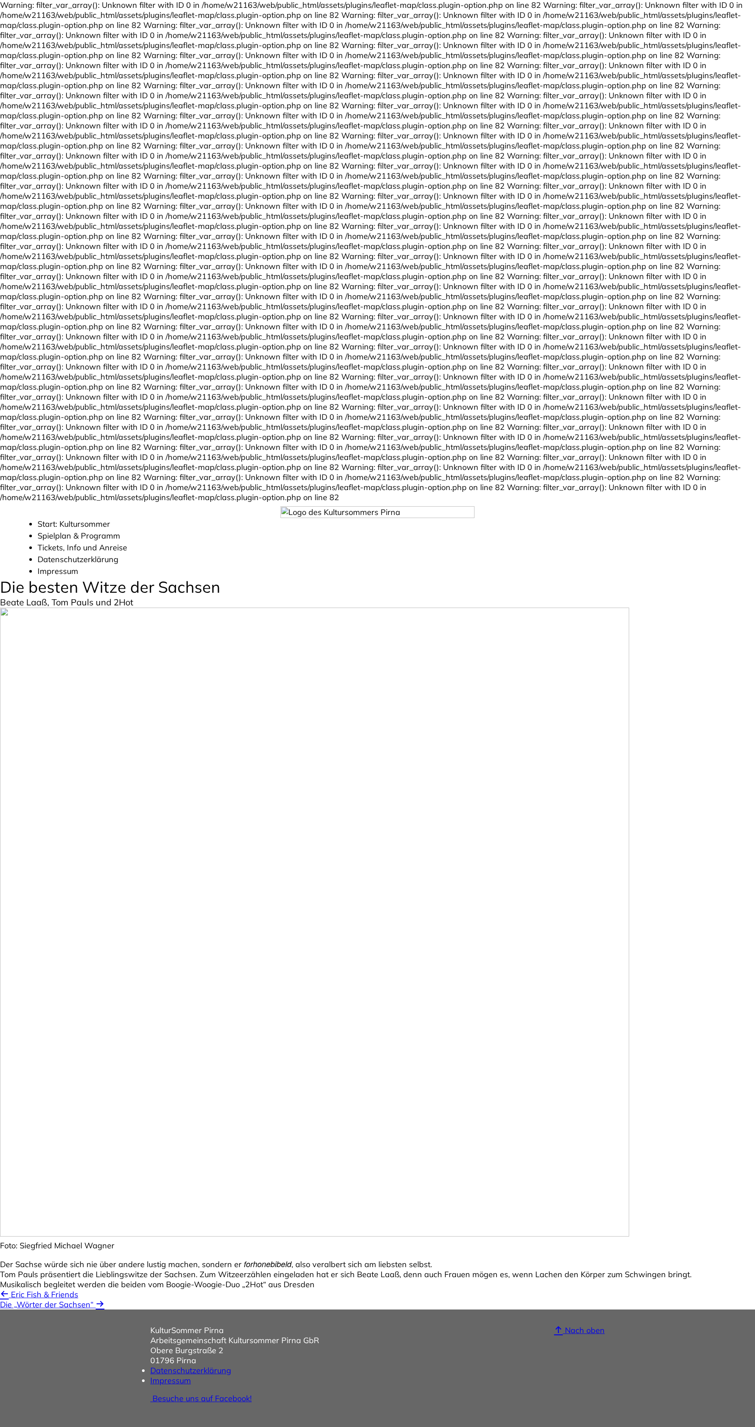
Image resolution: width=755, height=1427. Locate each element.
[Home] (377, 515)
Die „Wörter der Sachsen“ (48, 1304)
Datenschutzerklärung (78, 559)
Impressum (58, 571)
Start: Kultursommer (74, 524)
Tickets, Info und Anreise (82, 547)
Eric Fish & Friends (43, 1294)
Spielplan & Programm (79, 536)
